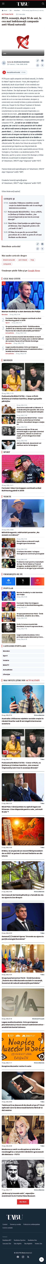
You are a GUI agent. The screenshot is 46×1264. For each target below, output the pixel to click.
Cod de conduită (8, 1228)
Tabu (42, 759)
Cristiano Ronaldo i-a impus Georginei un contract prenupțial (30, 553)
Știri (11, 10)
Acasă (5, 10)
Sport (8, 323)
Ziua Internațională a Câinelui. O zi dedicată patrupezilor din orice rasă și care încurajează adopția (30, 410)
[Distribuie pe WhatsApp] (38, 65)
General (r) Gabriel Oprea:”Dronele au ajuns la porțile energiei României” (23, 937)
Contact (5, 1224)
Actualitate (17, 10)
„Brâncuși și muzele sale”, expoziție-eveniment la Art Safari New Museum (18, 1194)
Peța (32, 260)
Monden (5, 314)
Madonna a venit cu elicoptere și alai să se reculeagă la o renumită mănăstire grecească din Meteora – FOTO (23, 1152)
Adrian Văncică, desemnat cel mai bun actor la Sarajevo (29, 444)
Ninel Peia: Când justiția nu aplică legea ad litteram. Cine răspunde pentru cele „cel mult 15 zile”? (24, 225)
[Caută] (43, 3)
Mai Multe (23, 1202)
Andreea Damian (21, 62)
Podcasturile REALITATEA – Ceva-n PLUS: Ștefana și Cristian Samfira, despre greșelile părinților (22, 398)
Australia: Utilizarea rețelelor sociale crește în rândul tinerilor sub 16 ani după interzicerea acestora (25, 205)
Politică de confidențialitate (31, 1224)
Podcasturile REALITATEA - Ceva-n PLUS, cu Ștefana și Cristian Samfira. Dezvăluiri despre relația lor (30, 421)
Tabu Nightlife (28, 1243)
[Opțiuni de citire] (41, 1259)
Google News (34, 270)
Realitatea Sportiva (19, 1240)
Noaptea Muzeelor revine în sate (16, 1066)
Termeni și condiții (15, 1224)
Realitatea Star (32, 1240)
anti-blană (22, 260)
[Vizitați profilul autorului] (4, 63)
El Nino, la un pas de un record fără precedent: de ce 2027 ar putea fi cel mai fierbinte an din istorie (25, 234)
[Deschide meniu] (3, 4)
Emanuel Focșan (38, 1019)
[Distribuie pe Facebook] (42, 61)
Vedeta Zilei (38, 1243)
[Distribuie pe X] (42, 65)
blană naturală (9, 260)
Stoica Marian (39, 715)
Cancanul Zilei (7, 1243)
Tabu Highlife (18, 1243)
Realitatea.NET (7, 1240)
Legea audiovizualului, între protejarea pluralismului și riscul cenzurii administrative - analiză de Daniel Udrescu (24, 349)
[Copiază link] (38, 61)
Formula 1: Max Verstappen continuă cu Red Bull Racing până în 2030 (23, 319)
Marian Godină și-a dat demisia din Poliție (21, 311)
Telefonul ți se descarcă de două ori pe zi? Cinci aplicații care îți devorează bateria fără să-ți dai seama (23, 1107)
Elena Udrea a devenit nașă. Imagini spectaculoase (28, 542)
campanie (7, 264)
